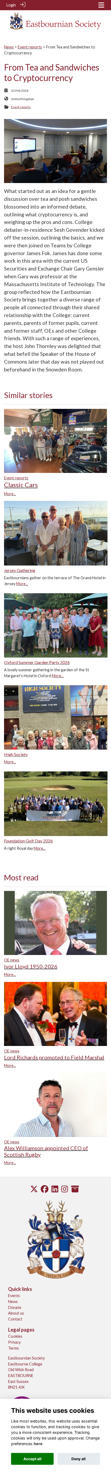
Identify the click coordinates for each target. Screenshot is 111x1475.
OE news (11, 960)
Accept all (32, 1459)
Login (11, 5)
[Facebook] (44, 1190)
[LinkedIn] (54, 1190)
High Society (16, 754)
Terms (13, 1348)
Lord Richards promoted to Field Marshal (54, 1057)
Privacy (14, 1342)
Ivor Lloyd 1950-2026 (30, 966)
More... (10, 493)
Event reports (30, 47)
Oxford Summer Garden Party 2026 (37, 662)
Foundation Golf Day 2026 (28, 840)
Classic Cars (21, 485)
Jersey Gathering (19, 570)
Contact (15, 1319)
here (38, 1443)
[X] (34, 1190)
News (9, 47)
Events (14, 1295)
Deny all (78, 1459)
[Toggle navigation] (101, 5)
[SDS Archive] (75, 1190)
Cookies (15, 1336)
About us (16, 1313)
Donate (14, 1307)
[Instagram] (64, 1190)
